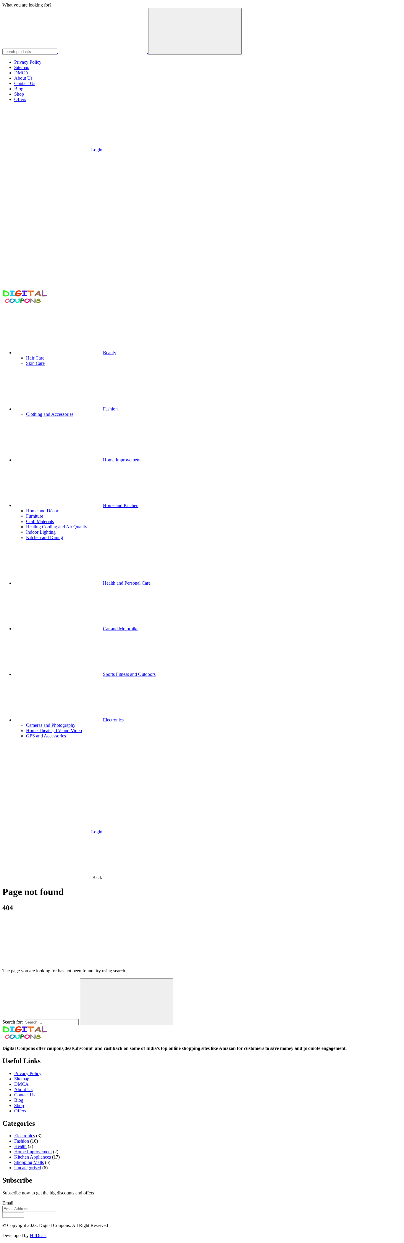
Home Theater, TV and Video (54, 730)
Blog (18, 88)
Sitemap (21, 67)
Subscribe (13, 1215)
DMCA (21, 72)
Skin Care (35, 363)
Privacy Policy (27, 62)
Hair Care (35, 357)
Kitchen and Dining (44, 537)
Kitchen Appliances (32, 1156)
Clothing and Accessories (49, 414)
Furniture (34, 516)
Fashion (21, 1140)
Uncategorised (27, 1167)
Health (20, 1146)
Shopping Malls (29, 1162)
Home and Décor (42, 510)
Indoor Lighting (41, 532)
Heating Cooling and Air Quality (56, 526)
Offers (20, 99)
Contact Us (24, 83)
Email (7, 1202)
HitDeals (38, 1235)
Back (97, 877)
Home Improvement (33, 1151)
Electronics (24, 1135)
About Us (23, 78)
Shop (19, 94)
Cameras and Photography (50, 725)
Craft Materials (40, 521)
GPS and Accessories (46, 735)
